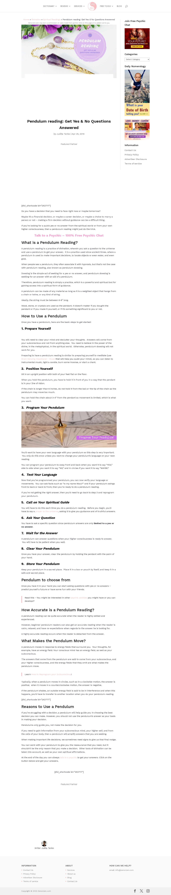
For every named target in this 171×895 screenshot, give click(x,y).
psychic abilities (79, 597)
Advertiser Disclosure (136, 159)
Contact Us (130, 150)
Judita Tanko (63, 134)
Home (26, 19)
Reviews (64, 6)
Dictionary (48, 6)
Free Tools (105, 6)
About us (71, 874)
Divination (36, 19)
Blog (119, 6)
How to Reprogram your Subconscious (51, 674)
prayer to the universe (46, 511)
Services (78, 6)
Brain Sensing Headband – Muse (38, 359)
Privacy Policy (132, 154)
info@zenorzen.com (124, 870)
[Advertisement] (69, 98)
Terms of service (133, 163)
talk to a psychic (68, 757)
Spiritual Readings (51, 19)
